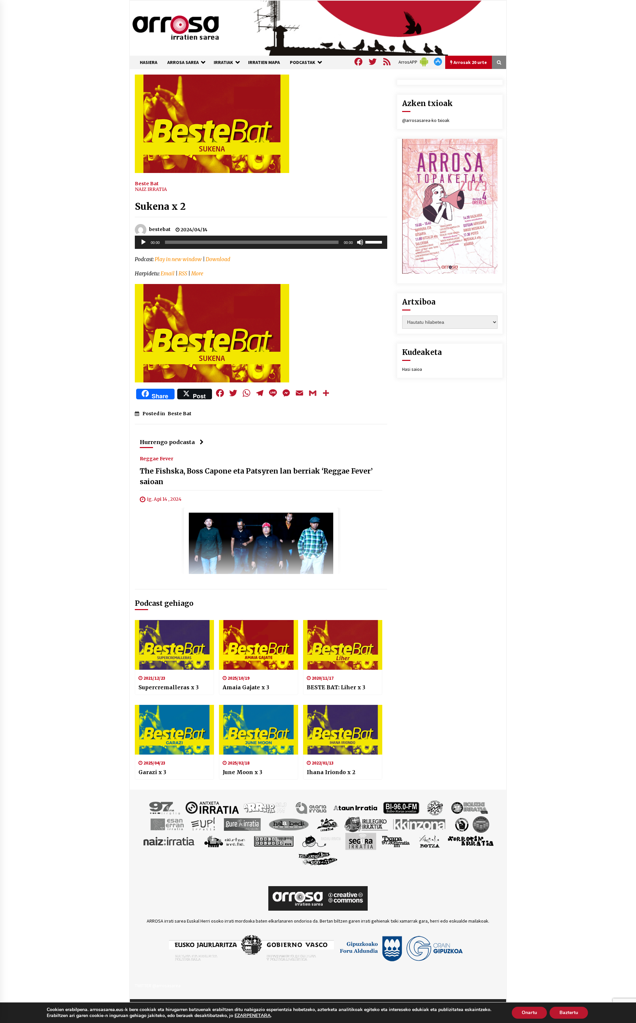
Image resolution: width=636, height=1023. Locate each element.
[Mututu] (360, 242)
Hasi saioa (412, 369)
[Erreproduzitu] (143, 242)
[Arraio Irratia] (265, 807)
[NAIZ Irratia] (169, 841)
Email (168, 273)
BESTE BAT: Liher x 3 (336, 687)
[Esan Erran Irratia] (167, 824)
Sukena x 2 (160, 206)
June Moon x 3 (242, 772)
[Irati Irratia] (328, 824)
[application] (261, 242)
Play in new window (178, 259)
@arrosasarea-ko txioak (426, 120)
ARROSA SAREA (183, 62)
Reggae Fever (156, 458)
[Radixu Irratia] (321, 841)
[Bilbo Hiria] (401, 807)
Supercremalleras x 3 (168, 687)
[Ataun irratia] (355, 807)
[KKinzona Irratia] (420, 824)
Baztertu (568, 1012)
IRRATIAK (223, 62)
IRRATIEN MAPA (264, 62)
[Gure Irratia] (242, 824)
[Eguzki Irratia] (469, 807)
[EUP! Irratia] (203, 824)
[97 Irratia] (165, 807)
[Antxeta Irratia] (212, 807)
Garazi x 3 (152, 772)
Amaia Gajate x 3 (246, 687)
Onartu (529, 1012)
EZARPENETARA (253, 1016)
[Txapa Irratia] (395, 841)
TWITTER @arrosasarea (158, 986)
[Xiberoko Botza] (429, 841)
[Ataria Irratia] (311, 807)
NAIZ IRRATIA (151, 189)
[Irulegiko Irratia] (366, 824)
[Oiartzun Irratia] (224, 841)
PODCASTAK (302, 62)
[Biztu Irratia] (435, 807)
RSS (183, 273)
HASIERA (148, 62)
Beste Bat (147, 183)
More (197, 273)
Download (218, 259)
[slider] (374, 242)
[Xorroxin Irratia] (470, 841)
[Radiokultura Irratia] (273, 841)
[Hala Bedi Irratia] (288, 824)
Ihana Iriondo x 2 (331, 772)
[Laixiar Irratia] (481, 824)
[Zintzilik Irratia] (318, 858)
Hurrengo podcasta (167, 442)
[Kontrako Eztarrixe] (461, 824)
